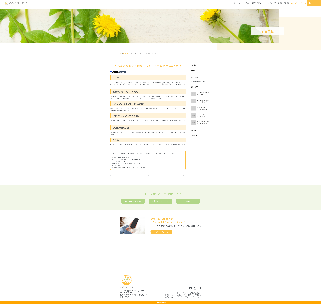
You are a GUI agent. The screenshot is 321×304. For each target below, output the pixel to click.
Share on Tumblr (122, 72)
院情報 (280, 3)
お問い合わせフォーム (160, 201)
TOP (121, 53)
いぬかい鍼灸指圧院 (161, 302)
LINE (188, 201)
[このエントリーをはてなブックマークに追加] (111, 72)
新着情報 (286, 3)
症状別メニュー (262, 3)
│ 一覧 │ (148, 175)
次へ (184, 175)
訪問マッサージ (238, 3)
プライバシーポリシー (183, 297)
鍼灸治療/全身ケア (250, 3)
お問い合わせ (169, 297)
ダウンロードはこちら (161, 232)
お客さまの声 (272, 3)
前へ (111, 175)
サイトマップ (197, 297)
